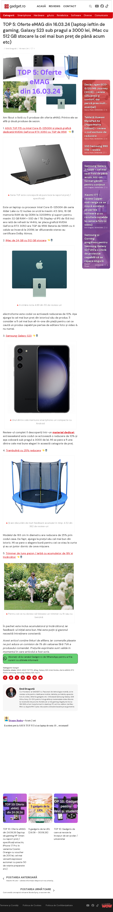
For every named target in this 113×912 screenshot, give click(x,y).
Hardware (39, 15)
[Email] (40, 677)
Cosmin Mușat (87, 265)
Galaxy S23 (43, 670)
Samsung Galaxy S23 (19, 336)
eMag (36, 670)
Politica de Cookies (32, 905)
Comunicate (101, 15)
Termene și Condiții (9, 905)
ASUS (19, 670)
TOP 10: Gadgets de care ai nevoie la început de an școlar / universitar (66, 834)
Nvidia (56, 670)
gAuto (50, 15)
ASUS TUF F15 (27, 670)
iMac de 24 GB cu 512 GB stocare (26, 240)
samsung (12, 672)
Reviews (54, 6)
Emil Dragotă (11, 48)
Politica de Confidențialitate (59, 905)
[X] (17, 677)
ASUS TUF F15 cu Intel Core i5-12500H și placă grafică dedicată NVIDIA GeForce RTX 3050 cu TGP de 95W (37, 130)
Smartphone (24, 15)
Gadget (15, 668)
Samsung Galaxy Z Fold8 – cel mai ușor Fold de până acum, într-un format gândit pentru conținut (96, 175)
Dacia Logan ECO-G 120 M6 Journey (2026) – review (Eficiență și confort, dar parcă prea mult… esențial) (96, 96)
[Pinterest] (23, 677)
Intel (51, 670)
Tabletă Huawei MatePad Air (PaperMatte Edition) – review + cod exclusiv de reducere (95, 126)
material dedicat (63, 432)
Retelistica (62, 15)
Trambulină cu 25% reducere (23, 450)
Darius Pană (88, 110)
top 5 (37, 672)
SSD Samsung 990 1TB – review (96, 148)
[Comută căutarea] (90, 6)
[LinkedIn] (34, 677)
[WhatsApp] (11, 677)
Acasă (41, 6)
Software (76, 15)
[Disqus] (40, 752)
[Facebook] (5, 677)
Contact (69, 6)
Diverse (88, 15)
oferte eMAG (64, 670)
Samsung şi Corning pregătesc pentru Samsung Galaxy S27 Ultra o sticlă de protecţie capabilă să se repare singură (95, 248)
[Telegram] (28, 677)
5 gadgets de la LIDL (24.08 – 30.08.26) (39, 830)
